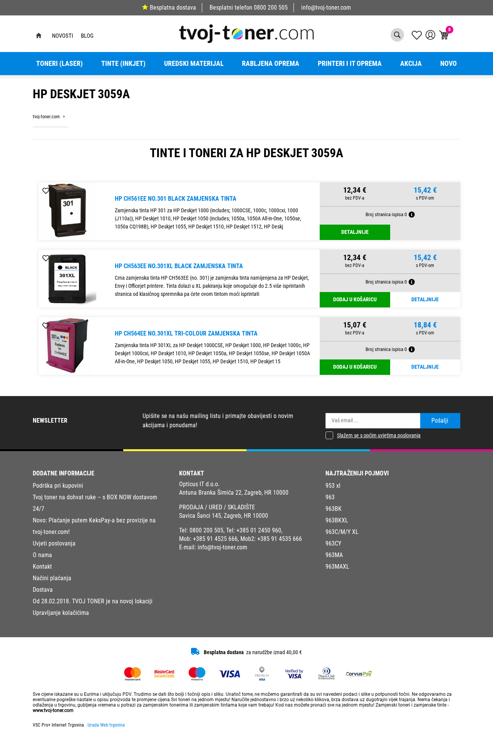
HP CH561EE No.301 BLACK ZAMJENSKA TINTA (175, 198)
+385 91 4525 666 (215, 538)
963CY (333, 543)
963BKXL (336, 520)
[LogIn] (430, 35)
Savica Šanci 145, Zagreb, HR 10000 (223, 515)
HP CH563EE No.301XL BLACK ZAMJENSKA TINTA (179, 266)
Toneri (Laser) (59, 63)
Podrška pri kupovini (58, 485)
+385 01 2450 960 (258, 530)
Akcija (411, 63)
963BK (333, 508)
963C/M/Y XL (342, 532)
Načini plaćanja (52, 578)
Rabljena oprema (270, 63)
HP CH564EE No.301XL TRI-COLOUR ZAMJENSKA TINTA (186, 333)
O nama (42, 555)
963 (330, 497)
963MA (334, 555)
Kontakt (42, 566)
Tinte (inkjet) (123, 63)
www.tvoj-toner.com (53, 710)
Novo (448, 63)
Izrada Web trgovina (106, 725)
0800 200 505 (271, 7)
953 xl (332, 485)
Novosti (62, 35)
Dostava (43, 589)
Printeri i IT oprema (350, 63)
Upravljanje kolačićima (61, 612)
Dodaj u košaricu (355, 299)
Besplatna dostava (173, 7)
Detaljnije (355, 232)
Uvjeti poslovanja (54, 543)
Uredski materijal (194, 63)
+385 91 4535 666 (279, 538)
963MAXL (337, 566)
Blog (87, 35)
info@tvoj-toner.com (326, 7)
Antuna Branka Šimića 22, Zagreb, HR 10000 (233, 492)
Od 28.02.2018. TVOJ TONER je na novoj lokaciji (93, 601)
